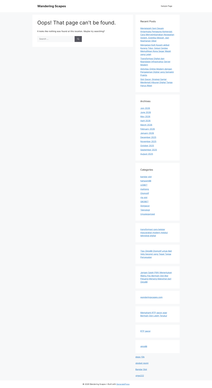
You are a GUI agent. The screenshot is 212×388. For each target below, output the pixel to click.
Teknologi (145, 210)
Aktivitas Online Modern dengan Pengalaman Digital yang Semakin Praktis (157, 72)
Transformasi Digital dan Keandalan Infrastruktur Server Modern (155, 61)
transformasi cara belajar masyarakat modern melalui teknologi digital (154, 232)
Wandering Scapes (51, 6)
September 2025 (148, 150)
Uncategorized (147, 214)
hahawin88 (145, 181)
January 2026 (147, 133)
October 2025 (147, 145)
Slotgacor (145, 206)
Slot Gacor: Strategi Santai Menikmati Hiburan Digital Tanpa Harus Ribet (156, 82)
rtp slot (143, 197)
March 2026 (146, 125)
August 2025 (146, 154)
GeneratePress (123, 384)
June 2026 (145, 112)
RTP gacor (145, 331)
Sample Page (166, 6)
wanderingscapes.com (151, 297)
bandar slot (146, 176)
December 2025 (148, 137)
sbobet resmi (141, 363)
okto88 (143, 346)
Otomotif (144, 193)
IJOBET (143, 185)
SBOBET (144, 201)
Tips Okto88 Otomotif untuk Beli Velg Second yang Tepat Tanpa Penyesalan (156, 254)
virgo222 (139, 375)
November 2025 (148, 141)
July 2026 (145, 108)
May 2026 (145, 116)
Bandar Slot (141, 369)
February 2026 (147, 129)
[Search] (78, 39)
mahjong (144, 189)
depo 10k (140, 357)
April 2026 (145, 120)
